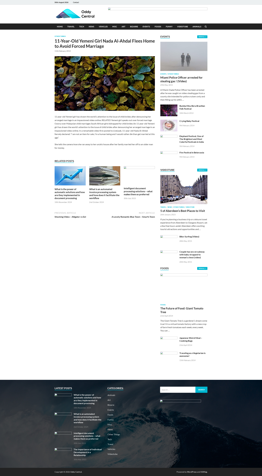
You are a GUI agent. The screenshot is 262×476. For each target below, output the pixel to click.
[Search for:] (183, 390)
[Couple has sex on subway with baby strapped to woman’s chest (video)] (168, 252)
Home (60, 27)
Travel (71, 27)
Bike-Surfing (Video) (189, 236)
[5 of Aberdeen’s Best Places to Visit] (183, 204)
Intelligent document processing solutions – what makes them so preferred (138, 191)
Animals (197, 27)
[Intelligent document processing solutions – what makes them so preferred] (139, 168)
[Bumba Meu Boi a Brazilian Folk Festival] (168, 106)
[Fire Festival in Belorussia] (168, 152)
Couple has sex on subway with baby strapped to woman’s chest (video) (192, 254)
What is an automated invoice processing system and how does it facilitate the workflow (104, 194)
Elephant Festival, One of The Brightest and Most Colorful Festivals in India (191, 139)
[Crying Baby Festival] (168, 121)
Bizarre (134, 27)
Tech (81, 27)
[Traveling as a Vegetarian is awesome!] (168, 353)
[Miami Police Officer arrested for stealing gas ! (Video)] (183, 43)
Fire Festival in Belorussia (191, 152)
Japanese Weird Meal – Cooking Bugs (190, 339)
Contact (76, 2)
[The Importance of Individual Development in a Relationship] (63, 449)
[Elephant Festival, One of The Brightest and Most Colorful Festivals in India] (168, 136)
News (91, 27)
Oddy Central (76, 472)
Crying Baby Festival (189, 121)
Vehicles (103, 27)
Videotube (182, 27)
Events (146, 27)
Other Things (60, 36)
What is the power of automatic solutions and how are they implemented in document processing (70, 194)
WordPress (192, 472)
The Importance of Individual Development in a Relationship (88, 452)
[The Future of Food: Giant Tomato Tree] (183, 275)
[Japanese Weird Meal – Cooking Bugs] (168, 338)
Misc (114, 27)
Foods (158, 27)
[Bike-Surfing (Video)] (168, 236)
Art (123, 27)
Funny (169, 27)
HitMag (204, 472)
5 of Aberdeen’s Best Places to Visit (182, 210)
